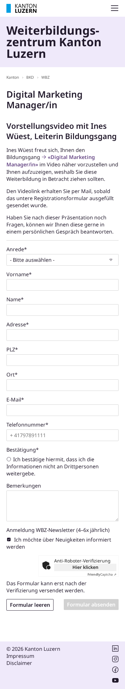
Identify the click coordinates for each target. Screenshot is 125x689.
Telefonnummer (27, 424)
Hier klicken (85, 567)
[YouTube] (115, 681)
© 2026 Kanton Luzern (33, 648)
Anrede (16, 249)
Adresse (17, 324)
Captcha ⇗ (102, 574)
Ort (12, 374)
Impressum (20, 655)
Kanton (12, 77)
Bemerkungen (23, 485)
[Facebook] (115, 671)
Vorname (19, 274)
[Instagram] (115, 660)
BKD (30, 77)
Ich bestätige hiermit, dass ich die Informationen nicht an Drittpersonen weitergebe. (52, 466)
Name (15, 299)
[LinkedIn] (115, 649)
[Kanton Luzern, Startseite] (21, 8)
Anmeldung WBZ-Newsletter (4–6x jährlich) (58, 530)
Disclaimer (19, 663)
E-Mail (15, 399)
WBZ (45, 77)
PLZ (12, 349)
